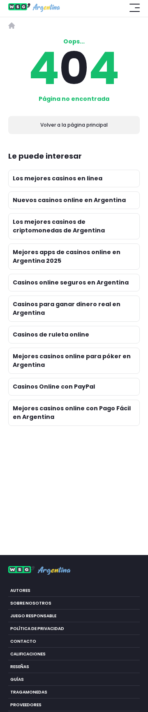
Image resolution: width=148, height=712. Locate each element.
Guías (17, 679)
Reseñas (19, 666)
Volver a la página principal (74, 124)
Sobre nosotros (30, 603)
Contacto (23, 641)
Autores (20, 590)
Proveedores (26, 704)
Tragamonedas (28, 692)
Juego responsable (33, 615)
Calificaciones (28, 654)
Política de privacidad (37, 628)
